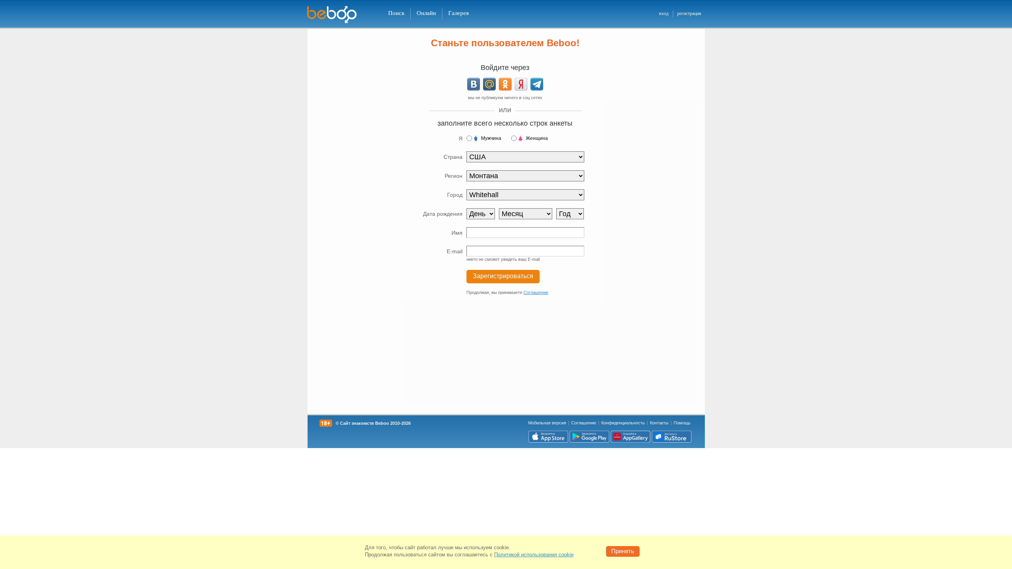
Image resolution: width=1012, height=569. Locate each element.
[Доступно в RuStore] (671, 437)
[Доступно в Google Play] (589, 437)
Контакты (659, 422)
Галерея (458, 13)
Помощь (682, 422)
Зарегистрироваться (503, 276)
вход (663, 13)
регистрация (689, 13)
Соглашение (535, 292)
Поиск (396, 13)
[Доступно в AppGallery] (630, 437)
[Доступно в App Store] (548, 437)
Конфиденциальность (623, 422)
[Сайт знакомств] (336, 15)
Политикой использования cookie (534, 555)
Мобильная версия (547, 422)
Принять (622, 551)
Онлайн (426, 13)
